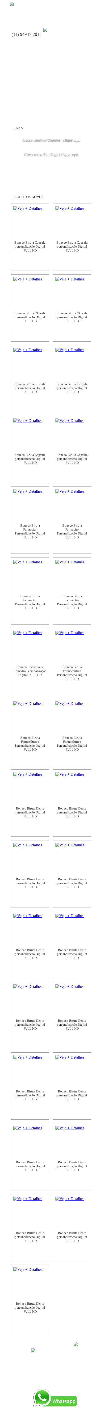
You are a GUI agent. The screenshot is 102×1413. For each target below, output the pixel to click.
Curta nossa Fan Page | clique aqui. (51, 154)
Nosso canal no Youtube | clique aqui (51, 140)
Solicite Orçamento (30, 264)
